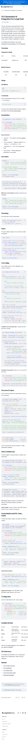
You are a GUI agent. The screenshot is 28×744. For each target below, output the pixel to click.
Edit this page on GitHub (9, 689)
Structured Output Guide (9, 672)
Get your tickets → (17, 3)
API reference (21, 44)
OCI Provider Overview (9, 665)
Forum (3, 719)
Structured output (16, 71)
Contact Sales (5, 726)
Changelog (4, 721)
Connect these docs (8, 684)
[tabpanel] (14, 91)
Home (3, 732)
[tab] (3, 88)
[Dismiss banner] (26, 2)
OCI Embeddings (7, 668)
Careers (4, 736)
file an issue (18, 689)
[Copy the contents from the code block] (25, 88)
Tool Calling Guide (7, 670)
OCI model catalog (9, 645)
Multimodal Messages (8, 675)
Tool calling (5, 71)
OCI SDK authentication (15, 110)
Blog (3, 739)
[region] (14, 59)
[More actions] (26, 7)
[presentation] (14, 125)
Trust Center (4, 734)
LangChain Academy (6, 723)
